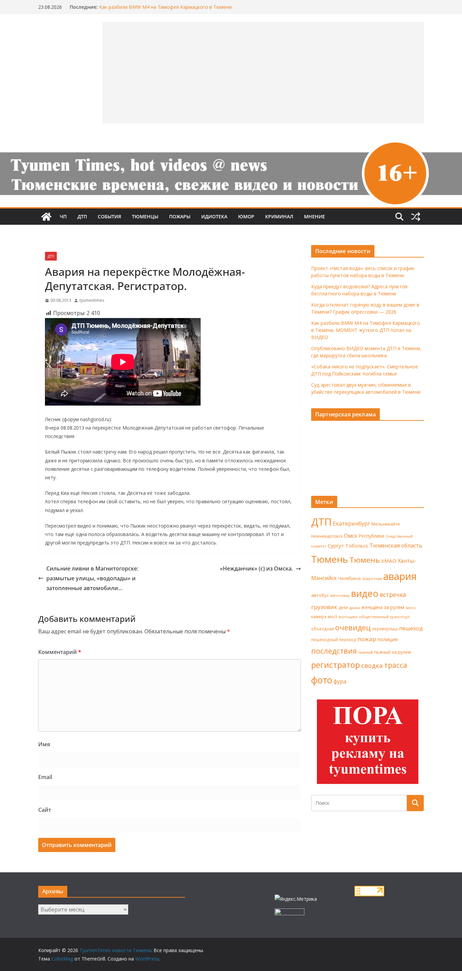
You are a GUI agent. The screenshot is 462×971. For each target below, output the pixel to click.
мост (332, 617)
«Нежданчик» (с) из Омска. (256, 568)
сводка (372, 665)
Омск (350, 535)
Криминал (279, 216)
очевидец (353, 627)
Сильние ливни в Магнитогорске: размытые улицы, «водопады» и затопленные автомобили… (92, 578)
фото (321, 680)
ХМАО (388, 560)
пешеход (411, 628)
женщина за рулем (382, 607)
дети (343, 607)
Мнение (314, 216)
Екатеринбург (351, 523)
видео (364, 593)
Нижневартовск (327, 536)
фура (339, 681)
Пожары (179, 216)
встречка (393, 594)
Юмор (246, 216)
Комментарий (59, 652)
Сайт (44, 810)
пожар (366, 639)
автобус (320, 595)
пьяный (365, 652)
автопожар (340, 595)
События (109, 216)
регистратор (335, 664)
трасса (395, 665)
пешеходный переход (333, 639)
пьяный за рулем (392, 652)
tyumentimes (91, 300)
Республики (371, 536)
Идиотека (214, 216)
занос (411, 607)
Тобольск (356, 545)
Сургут (336, 545)
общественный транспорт (384, 616)
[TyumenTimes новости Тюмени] (46, 217)
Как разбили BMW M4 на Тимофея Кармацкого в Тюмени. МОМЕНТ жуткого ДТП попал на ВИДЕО (166, 10)
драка (354, 607)
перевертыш (385, 629)
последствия (334, 651)
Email (45, 777)
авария (400, 576)
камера (318, 617)
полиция (387, 639)
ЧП (63, 216)
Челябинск (349, 578)
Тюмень (329, 559)
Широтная (372, 578)
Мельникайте (385, 524)
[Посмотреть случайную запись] (416, 217)
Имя (44, 744)
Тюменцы (145, 216)
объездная (322, 628)
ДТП (82, 216)
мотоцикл (348, 616)
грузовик (324, 607)
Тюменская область (395, 545)
